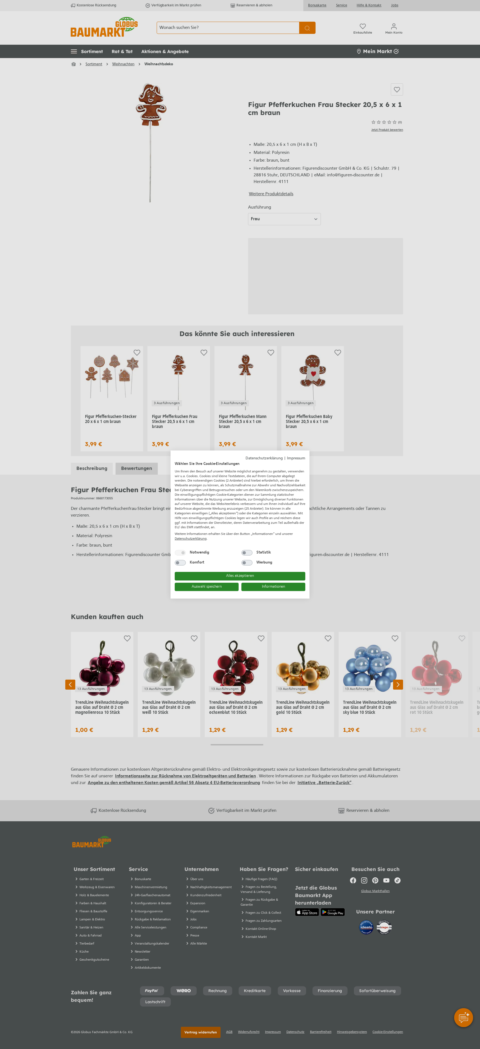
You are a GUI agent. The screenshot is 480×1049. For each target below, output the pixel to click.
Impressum (296, 458)
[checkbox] (180, 552)
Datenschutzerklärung (264, 458)
